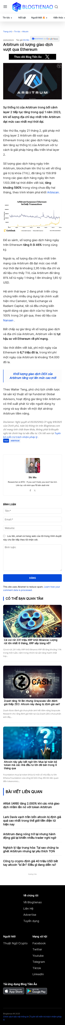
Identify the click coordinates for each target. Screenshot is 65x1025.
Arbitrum (15, 440)
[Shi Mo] (32, 465)
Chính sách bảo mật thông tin (16, 1016)
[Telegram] (31, 447)
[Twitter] (23, 447)
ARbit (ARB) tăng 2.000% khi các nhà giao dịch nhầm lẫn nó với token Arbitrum (31, 805)
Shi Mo (26, 40)
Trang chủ (7, 31)
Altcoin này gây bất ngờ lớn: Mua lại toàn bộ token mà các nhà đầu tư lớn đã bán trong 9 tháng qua (30, 765)
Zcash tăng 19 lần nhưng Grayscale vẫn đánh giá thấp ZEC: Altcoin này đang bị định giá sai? (32, 702)
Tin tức (17, 31)
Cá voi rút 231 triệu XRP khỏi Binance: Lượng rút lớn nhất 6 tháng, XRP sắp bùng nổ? (30, 641)
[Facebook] (16, 447)
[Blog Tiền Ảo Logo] (32, 7)
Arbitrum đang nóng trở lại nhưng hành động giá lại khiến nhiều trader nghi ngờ (29, 835)
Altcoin (25, 31)
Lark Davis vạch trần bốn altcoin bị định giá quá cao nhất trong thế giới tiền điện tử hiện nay (32, 820)
